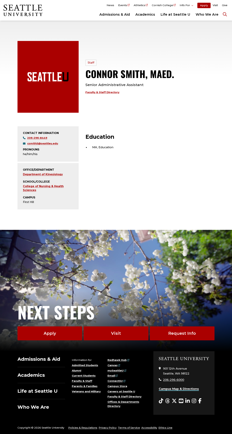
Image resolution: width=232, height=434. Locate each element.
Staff (91, 62)
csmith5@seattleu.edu (42, 143)
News (110, 5)
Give (224, 5)
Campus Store (117, 386)
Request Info (182, 333)
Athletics (139, 5)
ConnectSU (115, 380)
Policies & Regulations (82, 427)
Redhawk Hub (117, 360)
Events (122, 5)
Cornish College (162, 5)
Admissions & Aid (114, 14)
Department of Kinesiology (43, 174)
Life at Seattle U (175, 14)
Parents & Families (84, 386)
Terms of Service (129, 427)
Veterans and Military (86, 391)
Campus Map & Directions (179, 388)
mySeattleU (116, 370)
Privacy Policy (108, 427)
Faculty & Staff (82, 380)
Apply (204, 5)
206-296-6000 (173, 379)
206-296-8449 (37, 137)
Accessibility (149, 427)
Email (111, 375)
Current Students (84, 375)
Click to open (186, 5)
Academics (145, 14)
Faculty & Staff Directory (102, 92)
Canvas (113, 365)
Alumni (76, 370)
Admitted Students (85, 365)
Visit (215, 5)
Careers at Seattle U (121, 391)
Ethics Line (165, 427)
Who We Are (207, 14)
